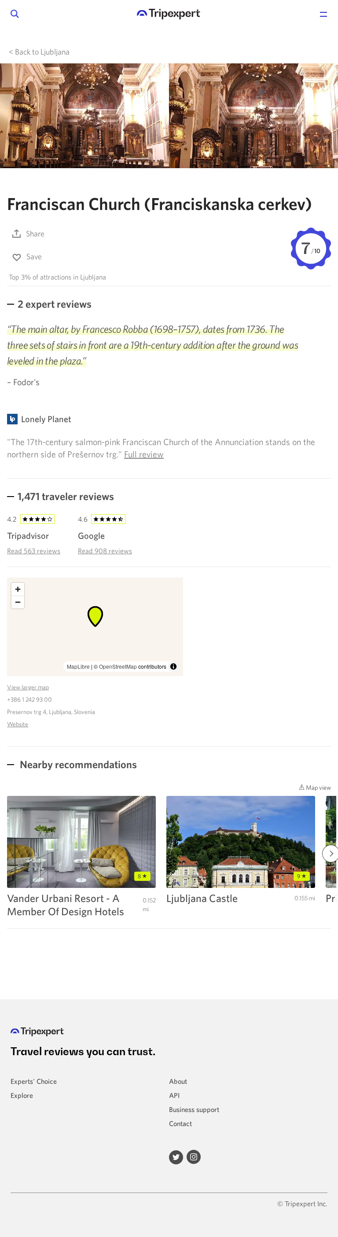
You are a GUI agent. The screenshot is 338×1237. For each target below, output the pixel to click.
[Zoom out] (17, 602)
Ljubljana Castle (202, 898)
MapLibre (78, 666)
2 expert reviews (55, 304)
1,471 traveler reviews (66, 496)
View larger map (28, 687)
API (174, 1095)
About (178, 1081)
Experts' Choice (34, 1081)
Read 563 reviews (33, 551)
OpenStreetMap (118, 666)
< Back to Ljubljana (39, 51)
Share (35, 233)
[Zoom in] (17, 589)
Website (17, 724)
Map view (318, 787)
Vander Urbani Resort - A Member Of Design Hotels (65, 904)
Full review (144, 454)
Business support (194, 1109)
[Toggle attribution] (173, 666)
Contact (180, 1123)
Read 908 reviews (105, 551)
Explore (22, 1095)
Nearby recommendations (77, 764)
